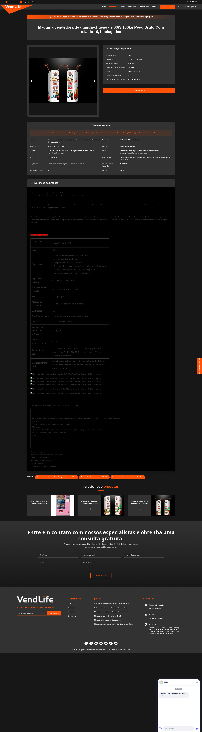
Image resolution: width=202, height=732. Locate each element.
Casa (104, 6)
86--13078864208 (155, 608)
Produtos (112, 6)
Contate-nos (144, 6)
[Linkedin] (190, 2)
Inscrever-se (54, 613)
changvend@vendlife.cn (28, 2)
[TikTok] (111, 643)
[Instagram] (106, 643)
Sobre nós (132, 6)
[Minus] (196, 682)
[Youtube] (193, 2)
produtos (56, 17)
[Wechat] (116, 643)
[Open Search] (179, 6)
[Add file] (160, 728)
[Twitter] (188, 2)
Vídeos (122, 6)
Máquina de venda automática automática (75, 17)
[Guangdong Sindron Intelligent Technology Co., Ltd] (13, 7)
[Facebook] (185, 2)
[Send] (196, 728)
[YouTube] (101, 643)
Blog (153, 6)
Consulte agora (167, 7)
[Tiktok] (196, 2)
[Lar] (50, 17)
